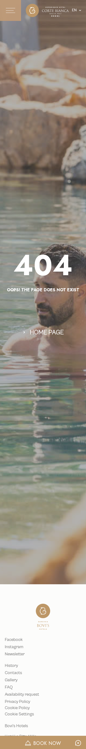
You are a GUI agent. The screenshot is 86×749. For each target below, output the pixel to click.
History (11, 666)
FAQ (9, 687)
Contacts (13, 673)
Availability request (22, 694)
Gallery (11, 680)
